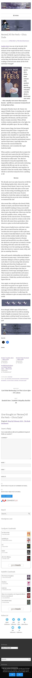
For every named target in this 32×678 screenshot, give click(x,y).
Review (10, 376)
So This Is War (5, 532)
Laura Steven (6, 602)
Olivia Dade (10, 380)
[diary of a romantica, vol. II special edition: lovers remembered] (28, 597)
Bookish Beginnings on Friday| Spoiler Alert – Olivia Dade (7, 367)
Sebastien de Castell (7, 540)
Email (3, 469)
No (20, 674)
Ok (12, 674)
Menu (17, 15)
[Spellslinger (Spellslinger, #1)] (28, 542)
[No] (30, 672)
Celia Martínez (6, 597)
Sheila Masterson (7, 577)
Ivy (2, 545)
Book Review (15, 378)
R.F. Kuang (5, 552)
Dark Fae (4, 588)
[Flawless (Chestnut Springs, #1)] (28, 585)
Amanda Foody (6, 558)
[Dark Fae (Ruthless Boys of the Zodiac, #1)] (28, 591)
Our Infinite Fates (6, 600)
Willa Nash (5, 546)
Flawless (4, 582)
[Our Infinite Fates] (28, 604)
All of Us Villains (6, 557)
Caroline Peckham (7, 589)
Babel (3, 551)
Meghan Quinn (6, 534)
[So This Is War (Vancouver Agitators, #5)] (28, 536)
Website (3, 476)
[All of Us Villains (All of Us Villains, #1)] (28, 560)
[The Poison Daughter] (28, 579)
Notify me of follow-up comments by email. (14, 485)
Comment (4, 437)
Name (3, 462)
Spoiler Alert (5, 46)
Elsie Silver (5, 583)
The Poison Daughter (8, 576)
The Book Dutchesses (23, 41)
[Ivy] (28, 548)
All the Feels (8, 378)
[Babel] (28, 554)
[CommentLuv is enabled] (10, 501)
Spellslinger (5, 538)
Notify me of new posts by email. (11, 491)
